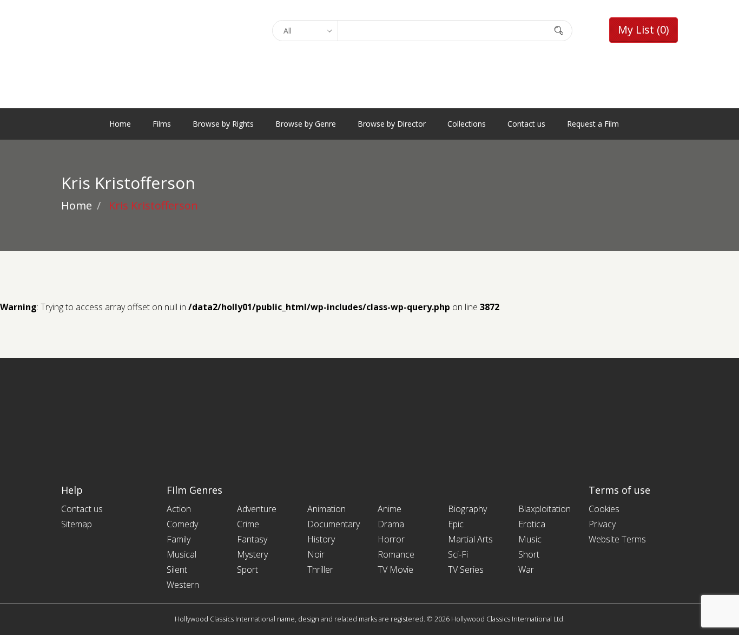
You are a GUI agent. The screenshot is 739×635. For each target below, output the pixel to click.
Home (120, 124)
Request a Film (593, 124)
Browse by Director (392, 124)
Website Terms (617, 539)
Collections (466, 124)
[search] (558, 30)
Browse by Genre (305, 124)
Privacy (602, 524)
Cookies (604, 509)
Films (162, 124)
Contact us (526, 124)
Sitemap (76, 524)
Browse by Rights (223, 124)
